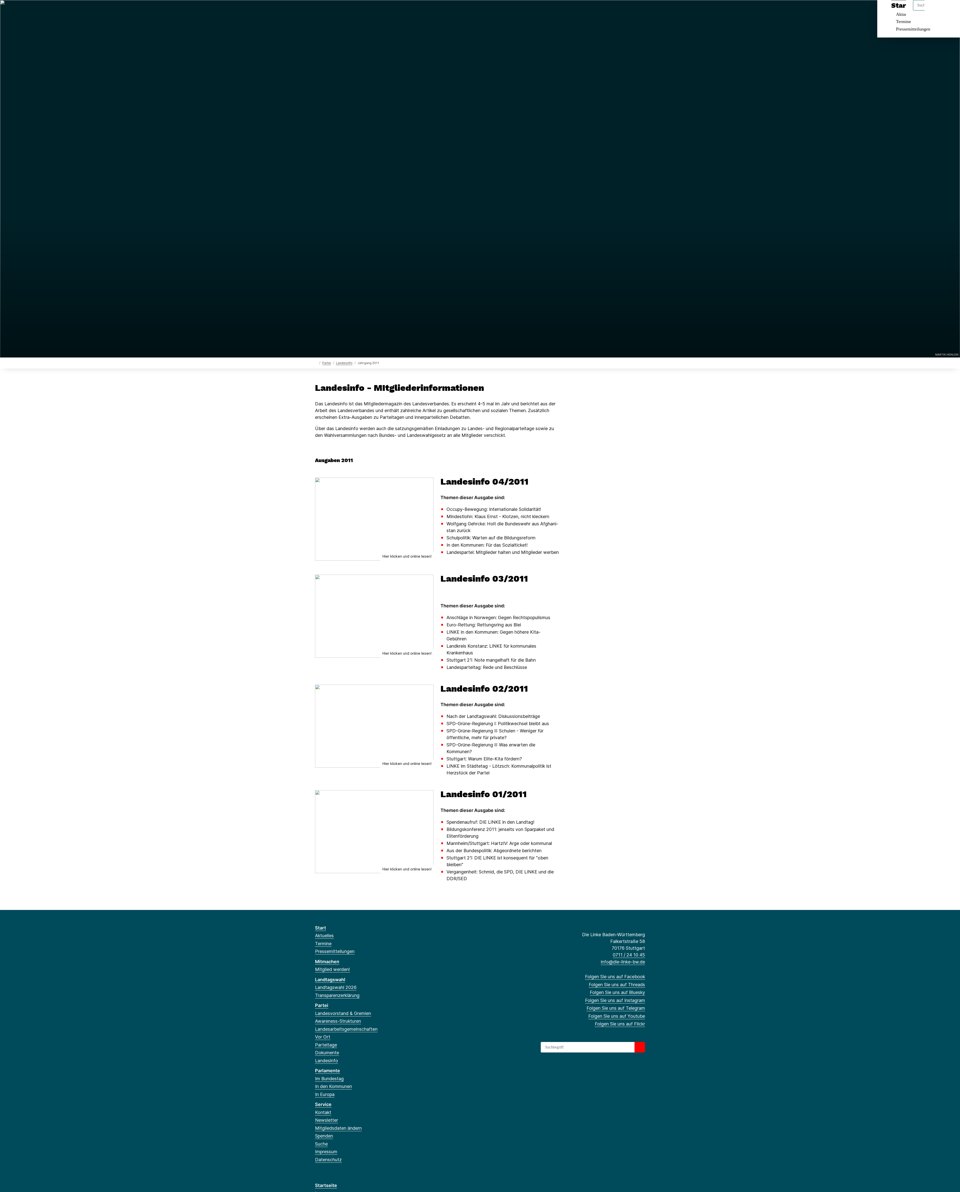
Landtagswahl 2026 (335, 987)
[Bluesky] (334, 10)
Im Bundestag (329, 1078)
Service (323, 1104)
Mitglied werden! (332, 969)
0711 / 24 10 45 (629, 954)
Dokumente (327, 1052)
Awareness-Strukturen (338, 1021)
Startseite (326, 1185)
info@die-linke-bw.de (623, 961)
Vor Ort (322, 1036)
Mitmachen (327, 961)
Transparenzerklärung (337, 995)
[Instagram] (342, 10)
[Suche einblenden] (935, 10)
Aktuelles (324, 935)
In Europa (324, 1094)
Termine (903, 21)
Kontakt (323, 1112)
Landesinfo (344, 363)
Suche (321, 1143)
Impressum (326, 1151)
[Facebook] (317, 10)
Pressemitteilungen (913, 29)
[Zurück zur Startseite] (316, 362)
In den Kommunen (333, 1086)
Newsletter (326, 1120)
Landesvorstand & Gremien (343, 1013)
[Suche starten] (639, 1047)
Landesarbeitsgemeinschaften (346, 1029)
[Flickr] (367, 10)
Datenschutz (328, 1159)
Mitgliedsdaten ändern (338, 1128)
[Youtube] (358, 10)
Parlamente (327, 1070)
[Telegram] (350, 10)
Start (320, 927)
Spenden (324, 1135)
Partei (326, 363)
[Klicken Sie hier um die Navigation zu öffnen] (949, 10)
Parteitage (326, 1044)
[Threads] (325, 10)
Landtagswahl (330, 979)
